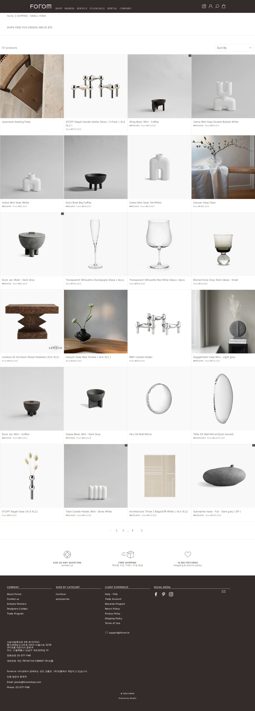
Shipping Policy (113, 618)
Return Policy (112, 608)
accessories (62, 599)
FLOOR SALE (97, 8)
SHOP (59, 8)
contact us (67, 565)
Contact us (13, 599)
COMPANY (125, 8)
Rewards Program (115, 603)
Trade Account (113, 599)
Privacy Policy (112, 613)
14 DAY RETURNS (188, 562)
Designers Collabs (17, 608)
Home (10, 15)
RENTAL (112, 8)
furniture (61, 594)
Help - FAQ (111, 594)
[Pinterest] (164, 594)
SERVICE (82, 8)
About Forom (14, 594)
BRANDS (69, 8)
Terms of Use (112, 623)
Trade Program (15, 613)
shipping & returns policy (188, 565)
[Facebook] (156, 594)
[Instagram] (204, 7)
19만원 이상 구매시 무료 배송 (127, 565)
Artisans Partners (16, 603)
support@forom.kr (119, 632)
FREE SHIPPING (127, 562)
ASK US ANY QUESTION (67, 562)
